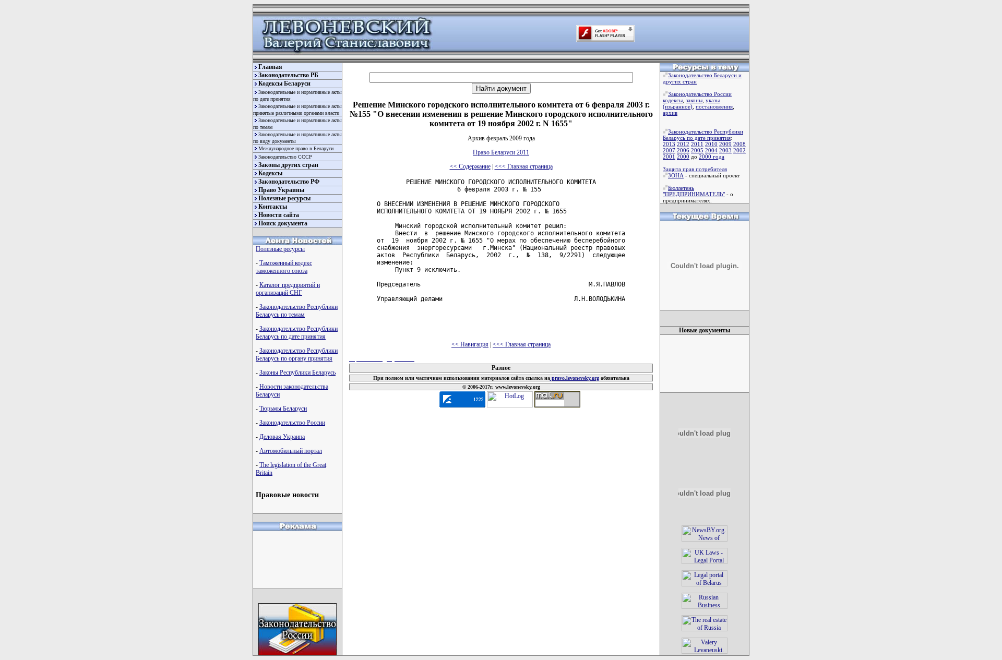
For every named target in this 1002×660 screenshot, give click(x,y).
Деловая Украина (282, 436)
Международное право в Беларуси (295, 148)
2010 (711, 144)
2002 (739, 150)
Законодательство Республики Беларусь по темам (297, 310)
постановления (714, 106)
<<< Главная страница (524, 166)
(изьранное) (678, 106)
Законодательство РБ (288, 75)
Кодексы (270, 173)
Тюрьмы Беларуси (283, 408)
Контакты (272, 206)
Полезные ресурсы (284, 198)
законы (694, 100)
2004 (711, 150)
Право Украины (281, 190)
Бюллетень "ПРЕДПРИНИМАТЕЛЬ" (694, 191)
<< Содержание (470, 166)
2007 (669, 150)
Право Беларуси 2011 (501, 152)
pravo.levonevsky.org (574, 378)
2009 (725, 144)
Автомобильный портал (290, 450)
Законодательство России (292, 422)
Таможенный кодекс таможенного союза (284, 266)
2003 (725, 150)
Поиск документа (282, 223)
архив (670, 113)
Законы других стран (288, 165)
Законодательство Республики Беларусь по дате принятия (297, 332)
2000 (683, 156)
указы (713, 100)
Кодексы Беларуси (284, 83)
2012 (683, 144)
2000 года (711, 156)
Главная (270, 66)
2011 (697, 144)
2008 (739, 144)
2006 (683, 150)
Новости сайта (278, 215)
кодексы (673, 100)
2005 (697, 150)
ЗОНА (676, 175)
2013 (669, 144)
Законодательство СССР (285, 157)
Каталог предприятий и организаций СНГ (288, 288)
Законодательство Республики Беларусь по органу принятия (297, 354)
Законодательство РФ (288, 181)
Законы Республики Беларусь (297, 372)
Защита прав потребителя (695, 169)
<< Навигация (469, 344)
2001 (669, 156)
